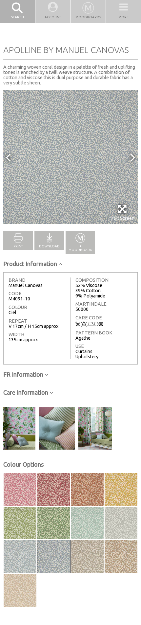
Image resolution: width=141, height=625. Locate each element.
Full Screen (122, 218)
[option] (70, 157)
